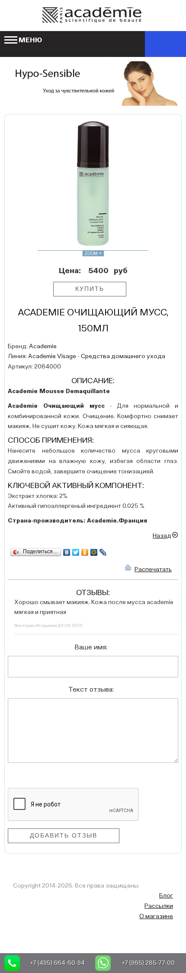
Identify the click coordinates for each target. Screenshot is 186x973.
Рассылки (158, 906)
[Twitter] (75, 552)
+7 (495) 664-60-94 (57, 963)
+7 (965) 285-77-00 (148, 963)
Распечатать (153, 570)
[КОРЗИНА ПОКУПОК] (165, 44)
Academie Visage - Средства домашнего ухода (96, 356)
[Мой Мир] (94, 552)
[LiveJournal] (103, 552)
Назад (162, 536)
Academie (43, 346)
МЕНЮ (30, 40)
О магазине (156, 916)
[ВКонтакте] (66, 552)
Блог (166, 896)
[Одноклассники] (85, 552)
